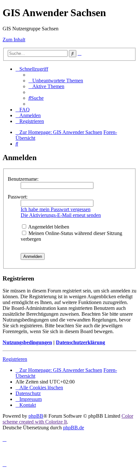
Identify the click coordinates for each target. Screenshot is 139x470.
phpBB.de (73, 427)
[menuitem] (55, 80)
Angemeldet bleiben (48, 227)
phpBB (35, 416)
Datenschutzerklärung (80, 342)
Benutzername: (23, 179)
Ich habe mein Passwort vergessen (56, 209)
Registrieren (15, 359)
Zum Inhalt (14, 39)
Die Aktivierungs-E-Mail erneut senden (61, 215)
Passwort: (17, 196)
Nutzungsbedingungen (27, 342)
